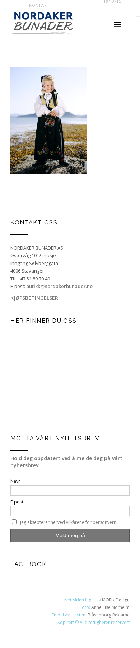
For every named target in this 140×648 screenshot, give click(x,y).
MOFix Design (116, 600)
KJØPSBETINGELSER (34, 297)
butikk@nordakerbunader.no (59, 286)
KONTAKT (39, 5)
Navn (15, 481)
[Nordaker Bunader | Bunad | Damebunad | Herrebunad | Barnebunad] (54, 24)
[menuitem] (39, 5)
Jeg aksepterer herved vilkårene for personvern (68, 522)
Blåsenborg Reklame (109, 615)
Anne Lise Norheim (110, 607)
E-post (16, 502)
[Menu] (117, 24)
